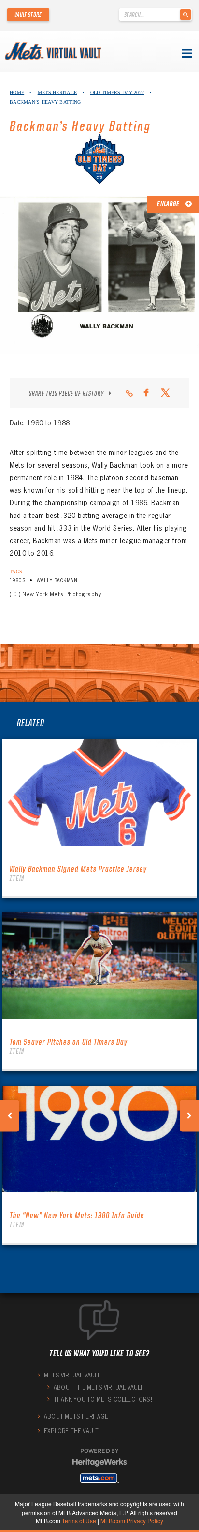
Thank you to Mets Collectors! (103, 1399)
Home (17, 92)
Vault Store (28, 14)
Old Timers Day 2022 (117, 92)
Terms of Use (79, 1520)
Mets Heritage (57, 92)
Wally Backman (57, 581)
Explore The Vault (71, 1431)
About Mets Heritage (76, 1416)
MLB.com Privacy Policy (131, 1520)
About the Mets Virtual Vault (98, 1387)
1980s (17, 581)
